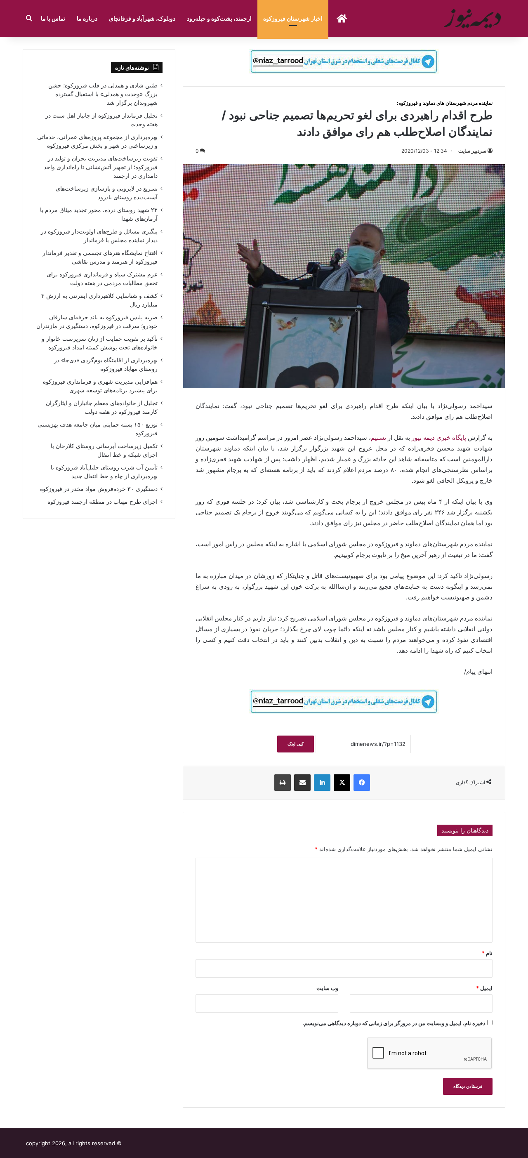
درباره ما (87, 18)
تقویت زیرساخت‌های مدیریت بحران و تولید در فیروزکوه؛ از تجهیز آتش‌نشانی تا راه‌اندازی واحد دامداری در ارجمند (101, 167)
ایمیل (484, 988)
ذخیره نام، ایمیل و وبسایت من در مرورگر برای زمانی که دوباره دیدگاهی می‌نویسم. (394, 1023)
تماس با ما (53, 18)
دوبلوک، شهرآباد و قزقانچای (142, 18)
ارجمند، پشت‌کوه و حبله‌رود (219, 18)
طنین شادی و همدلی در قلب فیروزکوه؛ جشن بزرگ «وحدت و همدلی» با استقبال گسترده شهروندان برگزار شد (103, 94)
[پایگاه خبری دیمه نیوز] (473, 18)
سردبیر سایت (472, 151)
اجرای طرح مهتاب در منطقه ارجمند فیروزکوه (102, 501)
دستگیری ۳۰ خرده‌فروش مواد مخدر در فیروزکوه (99, 489)
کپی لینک (296, 744)
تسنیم (378, 437)
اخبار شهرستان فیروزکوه (293, 18)
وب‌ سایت (327, 988)
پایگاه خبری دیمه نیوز (439, 437)
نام (487, 953)
